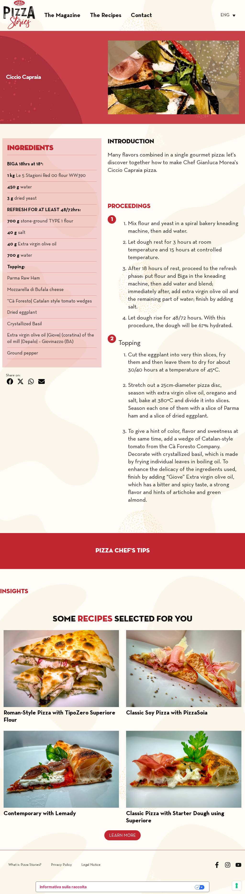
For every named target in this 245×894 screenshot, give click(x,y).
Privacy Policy (61, 864)
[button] (10, 381)
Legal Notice (90, 864)
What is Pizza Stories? (24, 864)
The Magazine (62, 15)
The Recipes (105, 15)
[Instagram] (228, 865)
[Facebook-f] (217, 865)
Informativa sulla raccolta (63, 886)
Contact (141, 15)
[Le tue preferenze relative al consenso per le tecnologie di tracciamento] (236, 885)
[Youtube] (238, 865)
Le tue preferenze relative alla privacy (143, 887)
